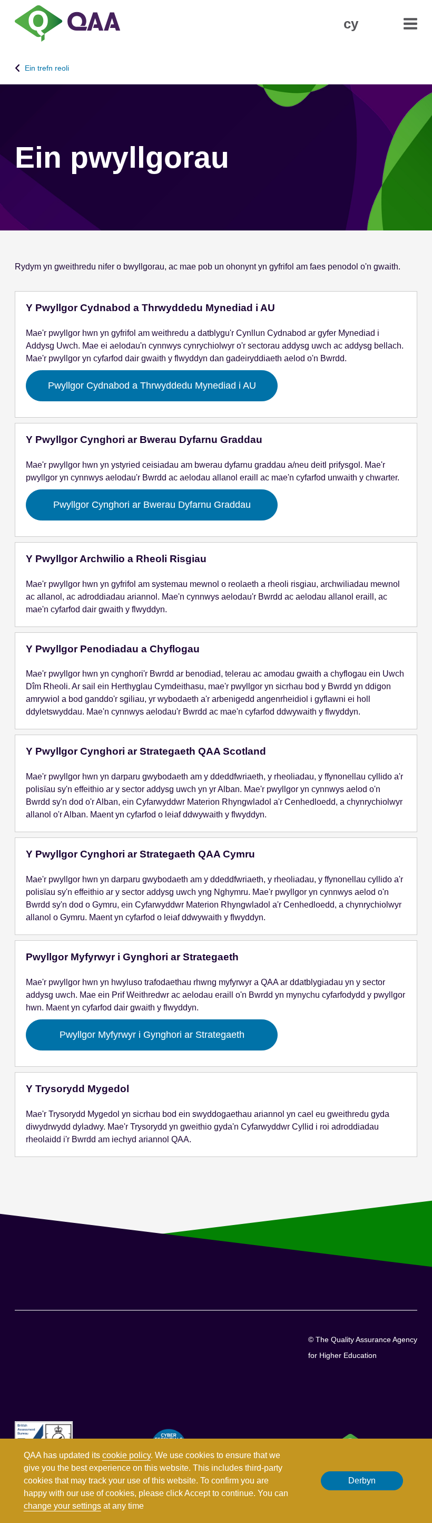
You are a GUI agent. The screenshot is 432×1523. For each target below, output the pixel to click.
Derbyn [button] (362, 1480)
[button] (350, 24)
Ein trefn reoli (47, 68)
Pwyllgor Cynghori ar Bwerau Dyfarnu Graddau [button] (152, 504)
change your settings (62, 1505)
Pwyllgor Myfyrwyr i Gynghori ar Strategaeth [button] (152, 1034)
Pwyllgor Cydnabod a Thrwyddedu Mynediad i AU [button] (152, 385)
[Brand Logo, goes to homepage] (67, 24)
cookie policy (126, 1455)
